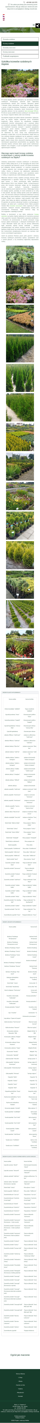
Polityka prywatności (20, 1416)
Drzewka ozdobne (9, 39)
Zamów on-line (20, 1385)
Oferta (20, 1381)
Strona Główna (20, 1374)
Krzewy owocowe (9, 52)
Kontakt (20, 1396)
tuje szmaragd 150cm (31, 111)
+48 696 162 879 (31, 2)
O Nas (20, 1377)
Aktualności (20, 1392)
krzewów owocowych (16, 206)
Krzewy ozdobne (8, 43)
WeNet (27, 1420)
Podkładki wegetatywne (11, 56)
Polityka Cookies (20, 1417)
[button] (20, 692)
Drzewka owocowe (9, 48)
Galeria (20, 1389)
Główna (11, 30)
